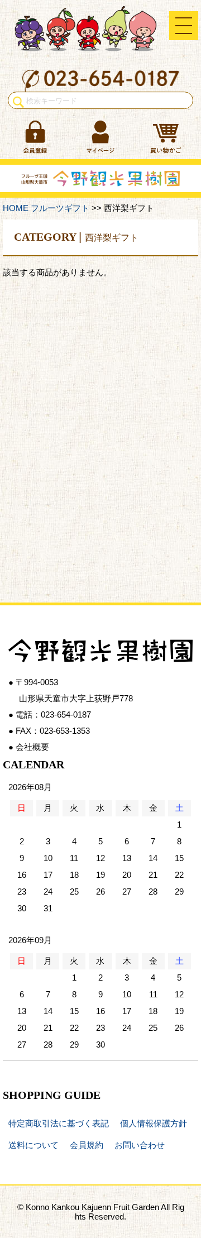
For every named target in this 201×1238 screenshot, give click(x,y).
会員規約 (86, 1145)
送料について (33, 1145)
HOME (15, 208)
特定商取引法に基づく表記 (58, 1123)
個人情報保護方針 (153, 1123)
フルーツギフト (60, 208)
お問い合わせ (139, 1145)
